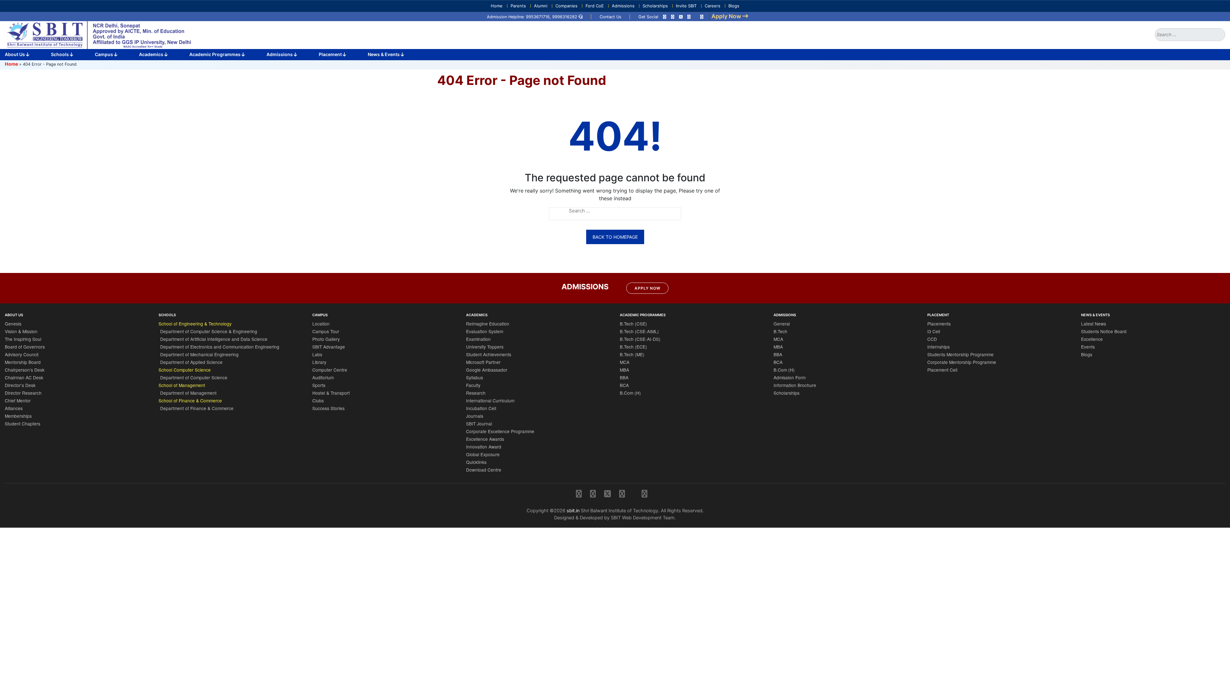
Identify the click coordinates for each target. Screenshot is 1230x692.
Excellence (1092, 339)
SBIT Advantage (328, 346)
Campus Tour (325, 331)
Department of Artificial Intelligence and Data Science (213, 339)
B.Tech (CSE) (633, 323)
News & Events (384, 54)
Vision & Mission (21, 331)
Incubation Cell (481, 408)
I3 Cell (933, 331)
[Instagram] (664, 16)
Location (321, 323)
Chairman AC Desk (24, 377)
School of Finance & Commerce (190, 400)
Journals (474, 416)
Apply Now (647, 288)
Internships (938, 346)
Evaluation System (484, 331)
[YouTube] (701, 16)
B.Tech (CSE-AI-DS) (640, 339)
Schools (60, 54)
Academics (151, 54)
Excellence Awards (485, 439)
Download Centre (483, 469)
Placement (331, 54)
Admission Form (790, 377)
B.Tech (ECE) (633, 346)
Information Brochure (795, 385)
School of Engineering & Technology (195, 323)
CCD (932, 339)
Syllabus (474, 377)
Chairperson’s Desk (25, 370)
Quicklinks (476, 462)
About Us (15, 54)
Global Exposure (483, 454)
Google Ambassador (486, 370)
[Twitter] (681, 16)
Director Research (23, 393)
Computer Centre (329, 370)
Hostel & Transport (331, 393)
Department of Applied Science (191, 362)
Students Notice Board (1104, 331)
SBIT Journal (479, 423)
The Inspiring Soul (23, 339)
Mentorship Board (23, 362)
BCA (624, 385)
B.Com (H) (630, 393)
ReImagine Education (487, 323)
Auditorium (323, 377)
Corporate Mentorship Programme (961, 362)
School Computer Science (185, 370)
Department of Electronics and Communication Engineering (219, 346)
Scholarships (655, 5)
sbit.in (573, 510)
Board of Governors (25, 346)
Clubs (318, 400)
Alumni (540, 5)
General (782, 323)
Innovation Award (483, 446)
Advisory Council (21, 354)
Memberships (18, 416)
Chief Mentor (18, 400)
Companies (566, 5)
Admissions (623, 5)
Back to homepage (615, 237)
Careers (712, 5)
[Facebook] (672, 16)
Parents (518, 5)
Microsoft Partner (483, 362)
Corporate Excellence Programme (500, 431)
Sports (318, 385)
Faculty (473, 385)
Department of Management (188, 393)
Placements (939, 323)
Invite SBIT (686, 5)
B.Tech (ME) (632, 354)
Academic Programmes (215, 54)
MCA (624, 362)
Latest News (1093, 323)
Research (476, 393)
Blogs (733, 5)
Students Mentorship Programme (960, 354)
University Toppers (485, 346)
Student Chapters (22, 423)
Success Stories (328, 408)
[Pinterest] (689, 16)
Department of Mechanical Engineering (199, 354)
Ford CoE (595, 5)
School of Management (182, 385)
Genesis (13, 323)
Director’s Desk (20, 385)
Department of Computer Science (193, 377)
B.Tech (780, 331)
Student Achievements (488, 354)
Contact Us (610, 16)
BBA (624, 377)
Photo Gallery (326, 339)
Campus (104, 54)
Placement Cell (942, 370)
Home (497, 5)
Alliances (14, 408)
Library (319, 362)
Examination (478, 339)
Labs (317, 354)
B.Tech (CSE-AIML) (639, 331)
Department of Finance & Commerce (197, 408)
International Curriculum (490, 400)
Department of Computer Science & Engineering (208, 331)
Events (1088, 346)
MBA (624, 370)
